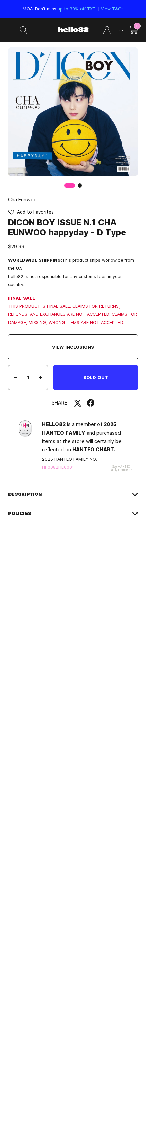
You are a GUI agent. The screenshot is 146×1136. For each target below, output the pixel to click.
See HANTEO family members (120, 468)
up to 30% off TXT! (77, 9)
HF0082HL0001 (58, 467)
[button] (80, 185)
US (120, 29)
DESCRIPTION (25, 494)
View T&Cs (112, 9)
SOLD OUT (95, 377)
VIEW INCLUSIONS (73, 347)
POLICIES (19, 513)
